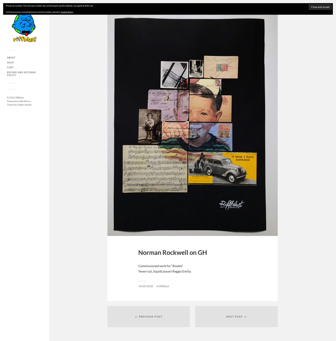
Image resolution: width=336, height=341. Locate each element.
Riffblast (19, 97)
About (11, 57)
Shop (10, 62)
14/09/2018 (145, 286)
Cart (10, 67)
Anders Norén (24, 104)
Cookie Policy (67, 12)
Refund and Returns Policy (21, 74)
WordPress (25, 101)
